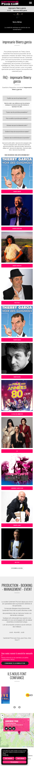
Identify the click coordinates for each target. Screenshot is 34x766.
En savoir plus (5, 755)
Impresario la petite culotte (8, 143)
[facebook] (6, 728)
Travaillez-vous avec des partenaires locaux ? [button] (17, 98)
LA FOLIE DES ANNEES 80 (17, 414)
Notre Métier (17, 21)
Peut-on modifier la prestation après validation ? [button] (17, 118)
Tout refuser (20, 758)
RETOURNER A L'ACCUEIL (17, 568)
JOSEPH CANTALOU (17, 266)
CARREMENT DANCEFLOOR (17, 488)
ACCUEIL (9, 10)
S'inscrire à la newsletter (15, 663)
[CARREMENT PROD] (10, 3)
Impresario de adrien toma (24, 144)
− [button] (2, 718)
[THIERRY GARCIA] (17, 15)
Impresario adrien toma (8, 146)
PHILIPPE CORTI (17, 525)
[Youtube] (13, 728)
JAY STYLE (17, 562)
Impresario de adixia (19, 146)
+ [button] (2, 715)
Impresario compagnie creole (10, 144)
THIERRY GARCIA (17, 191)
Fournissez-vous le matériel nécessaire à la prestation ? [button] (17, 138)
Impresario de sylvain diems (16, 148)
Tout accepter (8, 758)
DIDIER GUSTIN (17, 377)
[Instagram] (10, 728)
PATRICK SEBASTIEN (17, 228)
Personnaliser (14, 762)
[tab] (17, 98)
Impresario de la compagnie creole (23, 143)
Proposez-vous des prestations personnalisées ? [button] (17, 112)
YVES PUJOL (17, 303)
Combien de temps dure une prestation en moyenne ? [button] (17, 131)
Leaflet (23, 746)
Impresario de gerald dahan (19, 150)
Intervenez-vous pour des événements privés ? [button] (17, 125)
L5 (17, 451)
